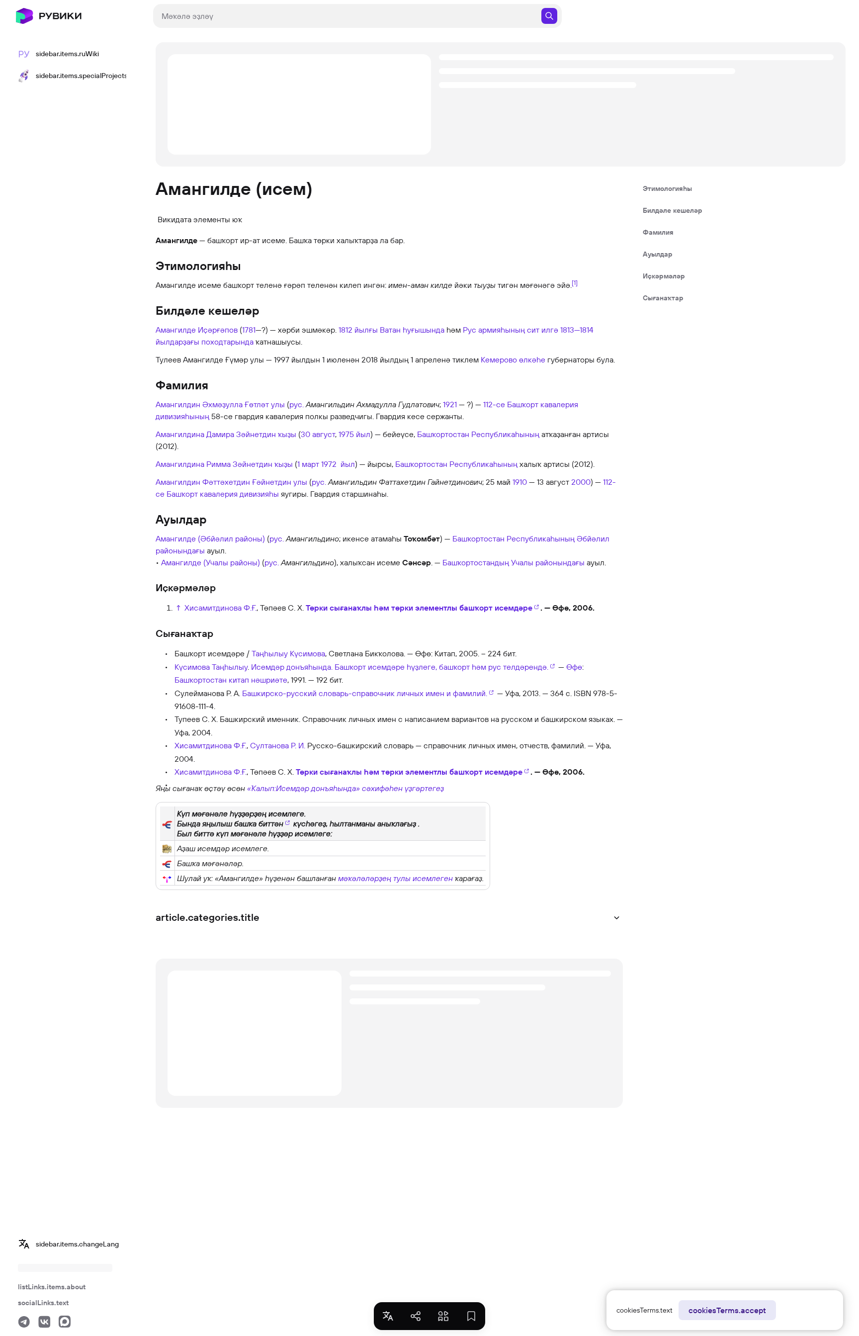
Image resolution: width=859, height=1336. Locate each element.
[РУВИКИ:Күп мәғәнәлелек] (167, 848)
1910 (520, 482)
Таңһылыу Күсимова (288, 653)
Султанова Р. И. (277, 745)
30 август (318, 434)
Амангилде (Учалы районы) (210, 562)
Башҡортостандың (475, 562)
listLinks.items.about (52, 1286)
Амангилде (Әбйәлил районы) (210, 538)
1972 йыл (338, 464)
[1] (575, 282)
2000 (581, 482)
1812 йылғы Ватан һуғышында (391, 330)
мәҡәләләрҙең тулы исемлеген (395, 878)
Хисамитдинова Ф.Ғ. (220, 608)
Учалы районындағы (548, 562)
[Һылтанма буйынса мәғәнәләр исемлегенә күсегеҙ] (167, 823)
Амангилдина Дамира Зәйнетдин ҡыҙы (226, 434)
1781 (249, 330)
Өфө (574, 667)
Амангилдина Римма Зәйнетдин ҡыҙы (224, 464)
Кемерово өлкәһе (513, 359)
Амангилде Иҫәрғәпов (197, 330)
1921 (450, 404)
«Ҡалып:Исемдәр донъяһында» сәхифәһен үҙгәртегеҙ (345, 788)
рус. (296, 404)
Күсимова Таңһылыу (211, 667)
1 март (308, 464)
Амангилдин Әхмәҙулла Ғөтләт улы (220, 404)
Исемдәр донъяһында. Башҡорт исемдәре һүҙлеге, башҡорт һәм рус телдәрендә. (399, 667)
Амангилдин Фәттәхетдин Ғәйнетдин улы (231, 482)
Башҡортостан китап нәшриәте (230, 680)
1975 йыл (354, 434)
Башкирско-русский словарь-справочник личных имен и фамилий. (364, 693)
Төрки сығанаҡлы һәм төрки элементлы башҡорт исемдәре (419, 608)
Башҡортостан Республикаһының (478, 434)
